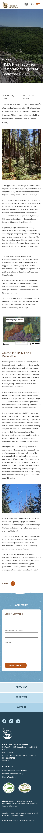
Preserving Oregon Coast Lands (14, 770)
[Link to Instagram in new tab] (11, 722)
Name (6, 619)
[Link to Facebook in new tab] (4, 722)
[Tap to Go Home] (10, 4)
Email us (5, 761)
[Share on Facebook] (13, 583)
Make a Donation (8, 777)
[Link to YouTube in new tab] (18, 722)
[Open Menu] (38, 4)
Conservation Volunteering (13, 773)
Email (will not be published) (14, 630)
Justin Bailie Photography (20, 803)
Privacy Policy (19, 815)
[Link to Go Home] (7, 738)
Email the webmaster (26, 820)
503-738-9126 (7, 752)
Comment (8, 642)
